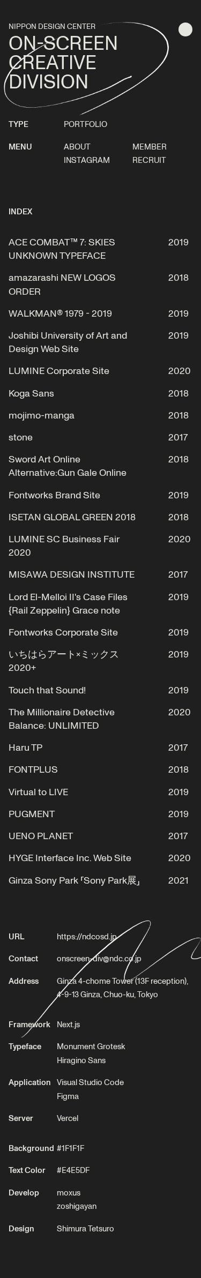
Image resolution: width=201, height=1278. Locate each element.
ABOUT (77, 146)
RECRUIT (149, 159)
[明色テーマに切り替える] (185, 29)
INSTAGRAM (87, 159)
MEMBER (149, 146)
